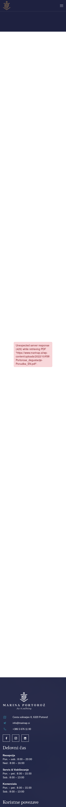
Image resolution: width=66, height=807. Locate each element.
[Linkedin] (25, 738)
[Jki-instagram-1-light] (15, 738)
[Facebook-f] (6, 738)
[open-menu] (61, 6)
